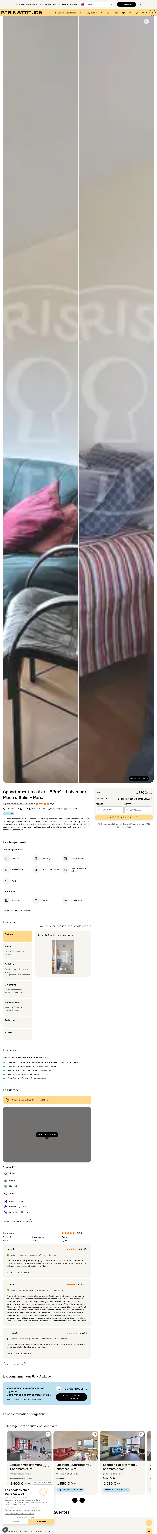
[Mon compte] (153, 13)
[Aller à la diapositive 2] (65, 969)
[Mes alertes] (130, 12)
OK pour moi (41, 1522)
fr (143, 12)
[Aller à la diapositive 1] (61, 969)
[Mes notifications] (136, 12)
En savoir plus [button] (45, 1070)
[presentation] (68, 12)
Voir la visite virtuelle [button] (79, 926)
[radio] (67, 1249)
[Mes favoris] (123, 12)
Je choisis (15, 1522)
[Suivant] (150, 400)
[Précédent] (7, 400)
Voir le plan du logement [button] (53, 926)
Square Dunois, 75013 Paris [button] (18, 803)
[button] (5, 1530)
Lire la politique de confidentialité (19, 1514)
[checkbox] (146, 21)
